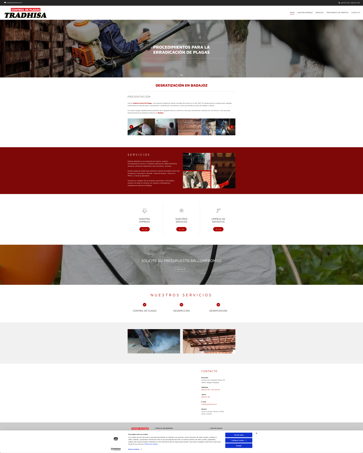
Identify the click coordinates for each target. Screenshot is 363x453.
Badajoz (161, 113)
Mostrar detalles (133, 449)
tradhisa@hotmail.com (14, 2)
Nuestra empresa (305, 13)
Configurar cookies (237, 440)
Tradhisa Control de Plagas (142, 103)
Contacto (355, 13)
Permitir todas (239, 435)
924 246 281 (215, 390)
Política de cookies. (151, 444)
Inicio (292, 13)
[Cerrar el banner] (256, 433)
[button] (144, 229)
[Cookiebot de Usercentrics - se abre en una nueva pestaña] (116, 449)
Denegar (239, 445)
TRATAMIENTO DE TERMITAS (337, 13)
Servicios (319, 13)
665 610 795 (345, 3)
